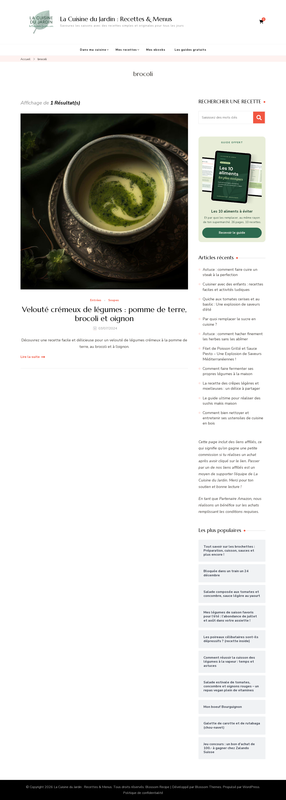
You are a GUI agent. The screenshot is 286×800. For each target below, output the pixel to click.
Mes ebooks (155, 50)
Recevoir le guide (232, 233)
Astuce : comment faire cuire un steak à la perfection (230, 272)
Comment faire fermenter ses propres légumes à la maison (228, 371)
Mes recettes (126, 50)
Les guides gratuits (190, 50)
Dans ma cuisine (93, 50)
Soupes (113, 300)
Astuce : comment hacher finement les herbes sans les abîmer (233, 336)
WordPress (250, 787)
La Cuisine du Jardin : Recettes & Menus (116, 19)
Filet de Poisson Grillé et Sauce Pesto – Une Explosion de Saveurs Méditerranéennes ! (232, 353)
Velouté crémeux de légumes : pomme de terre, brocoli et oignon (104, 314)
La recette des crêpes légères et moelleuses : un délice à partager (231, 386)
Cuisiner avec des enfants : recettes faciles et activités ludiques (233, 287)
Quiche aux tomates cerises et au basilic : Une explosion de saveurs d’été (231, 304)
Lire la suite (30, 357)
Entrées (95, 300)
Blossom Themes (208, 787)
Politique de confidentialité (143, 793)
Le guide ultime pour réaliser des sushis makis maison (231, 401)
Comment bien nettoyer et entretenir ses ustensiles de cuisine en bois (233, 418)
